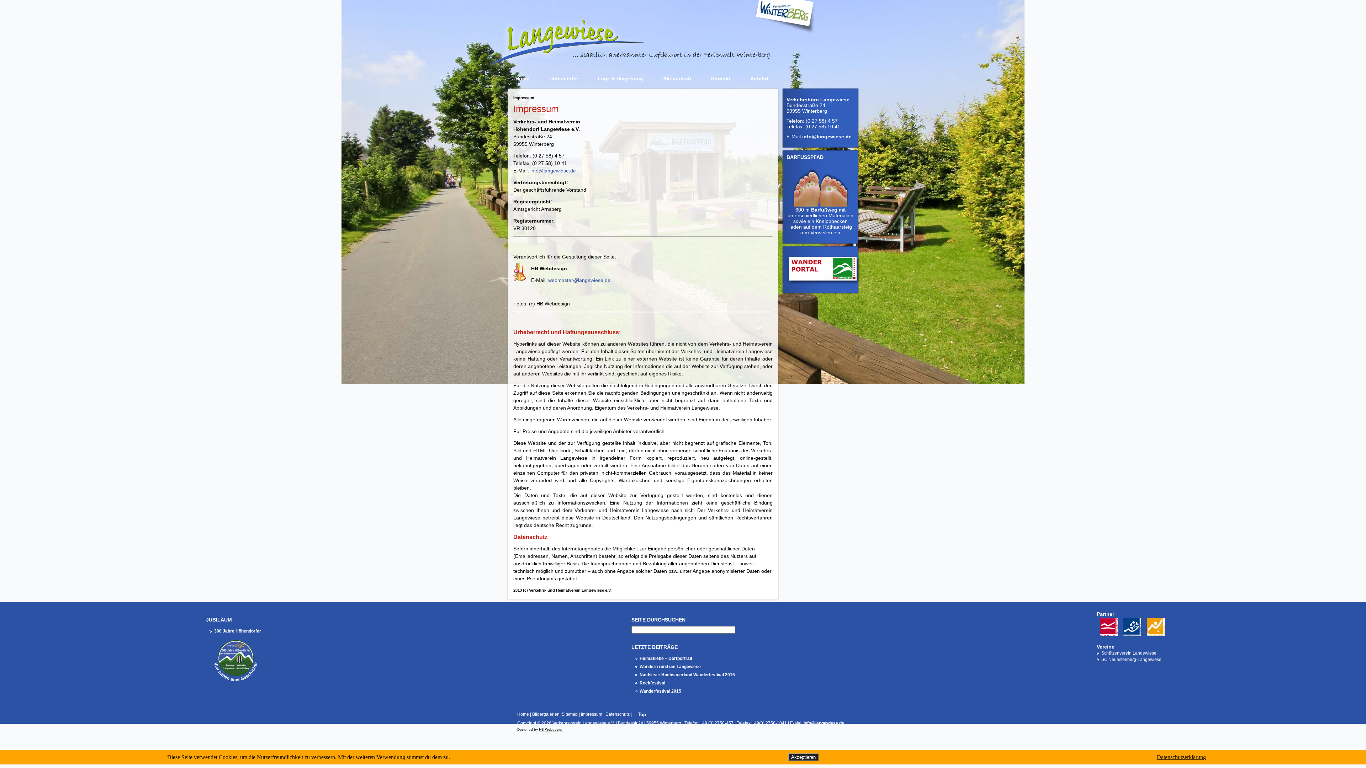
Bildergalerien (546, 714)
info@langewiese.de (553, 171)
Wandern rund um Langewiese (670, 666)
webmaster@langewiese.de (579, 280)
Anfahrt (759, 78)
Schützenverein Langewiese (1128, 653)
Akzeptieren (803, 757)
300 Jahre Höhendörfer (237, 631)
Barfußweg (824, 210)
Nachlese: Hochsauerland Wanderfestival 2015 (687, 674)
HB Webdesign (551, 729)
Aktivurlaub (677, 78)
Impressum (591, 714)
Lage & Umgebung (620, 78)
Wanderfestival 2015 (660, 691)
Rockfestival (652, 683)
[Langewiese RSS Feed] (511, 727)
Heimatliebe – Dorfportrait (666, 658)
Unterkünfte (563, 78)
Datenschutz (617, 714)
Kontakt (720, 78)
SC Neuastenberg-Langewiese (1131, 659)
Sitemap (570, 714)
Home (522, 78)
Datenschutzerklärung (1181, 757)
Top (642, 714)
